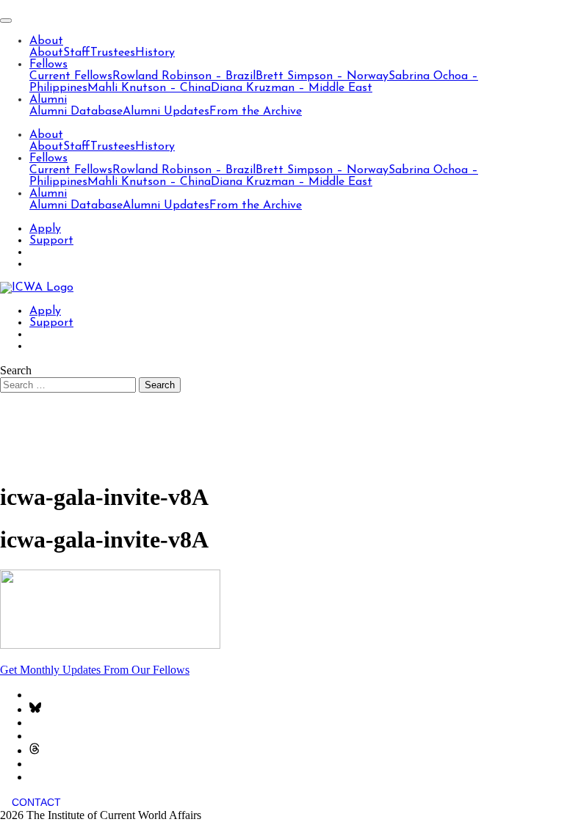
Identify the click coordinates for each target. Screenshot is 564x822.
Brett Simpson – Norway (322, 76)
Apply (45, 229)
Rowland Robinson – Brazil (184, 76)
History (155, 53)
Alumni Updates (166, 111)
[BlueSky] (35, 709)
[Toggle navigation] (6, 20)
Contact (36, 802)
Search (16, 370)
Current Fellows (70, 76)
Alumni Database (76, 111)
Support (51, 241)
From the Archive (255, 111)
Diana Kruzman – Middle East (291, 88)
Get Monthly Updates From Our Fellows (94, 669)
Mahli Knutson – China (149, 88)
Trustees (112, 53)
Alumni (48, 100)
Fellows (48, 64)
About (46, 41)
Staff (76, 53)
